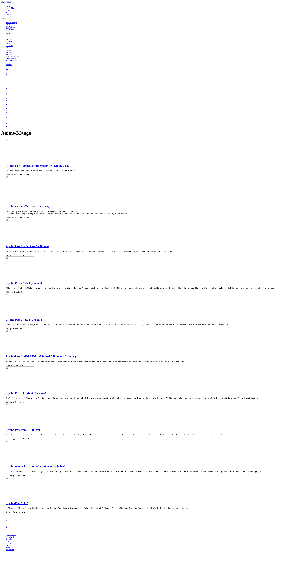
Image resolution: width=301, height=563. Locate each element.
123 (7, 69)
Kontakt (9, 539)
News (8, 6)
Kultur (8, 12)
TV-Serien (9, 41)
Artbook (9, 65)
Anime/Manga (11, 8)
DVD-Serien (10, 25)
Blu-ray (8, 31)
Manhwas (9, 52)
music (8, 10)
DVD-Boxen (10, 29)
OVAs (8, 48)
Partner (8, 543)
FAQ (7, 545)
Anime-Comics (11, 60)
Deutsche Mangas (12, 56)
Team (8, 541)
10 (7, 529)
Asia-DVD (10, 33)
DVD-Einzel (10, 27)
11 (6, 531)
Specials (9, 44)
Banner (8, 548)
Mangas (9, 50)
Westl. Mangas (11, 58)
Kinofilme (9, 46)
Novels (8, 63)
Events (8, 14)
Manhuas (9, 54)
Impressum (10, 550)
